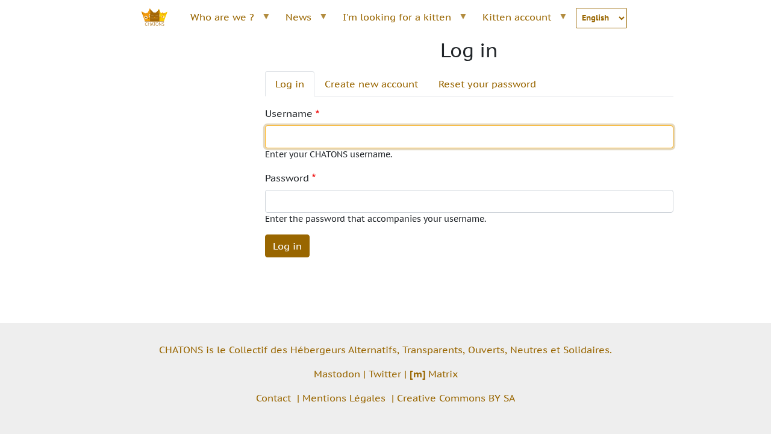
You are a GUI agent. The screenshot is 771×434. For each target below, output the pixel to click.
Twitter (385, 374)
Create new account (371, 84)
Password (287, 178)
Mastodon (337, 374)
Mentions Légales (344, 398)
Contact (273, 398)
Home (161, 17)
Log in (289, 84)
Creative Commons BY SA (456, 398)
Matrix (434, 374)
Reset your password (487, 84)
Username (289, 113)
